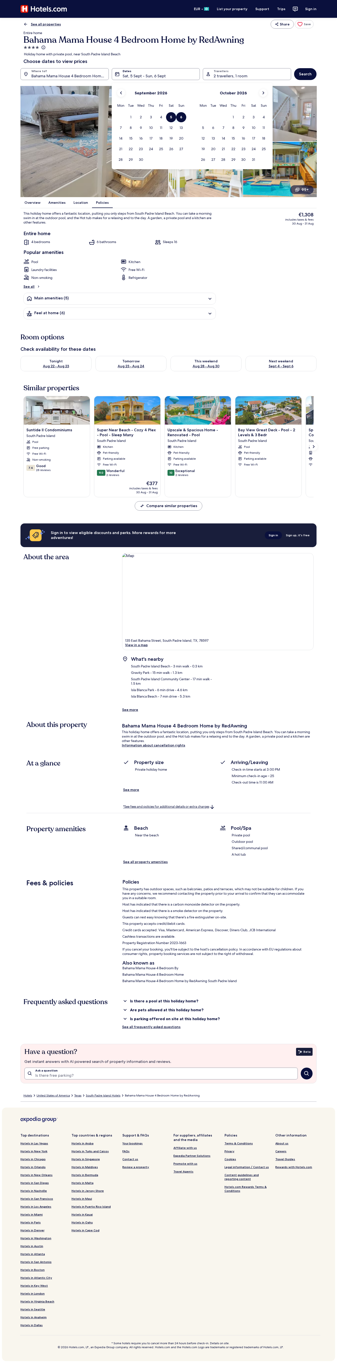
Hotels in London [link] (32, 1293)
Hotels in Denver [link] (32, 1230)
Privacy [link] (229, 1151)
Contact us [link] (130, 1159)
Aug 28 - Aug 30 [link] (206, 366)
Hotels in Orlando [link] (33, 1167)
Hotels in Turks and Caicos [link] (90, 1151)
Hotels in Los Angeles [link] (35, 1206)
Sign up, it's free (298, 535)
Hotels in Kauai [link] (82, 1214)
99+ (305, 189)
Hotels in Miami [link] (31, 1214)
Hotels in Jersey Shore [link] (88, 1191)
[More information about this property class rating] (43, 47)
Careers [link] (280, 1151)
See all (29, 286)
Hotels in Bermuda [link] (85, 1175)
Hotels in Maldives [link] (85, 1167)
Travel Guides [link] (285, 1159)
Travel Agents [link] (183, 1171)
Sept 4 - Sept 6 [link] (281, 366)
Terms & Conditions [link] (239, 1143)
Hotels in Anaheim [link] (33, 1317)
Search (305, 74)
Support (262, 9)
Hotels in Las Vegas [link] (34, 1143)
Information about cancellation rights (153, 745)
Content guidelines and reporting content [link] (242, 1177)
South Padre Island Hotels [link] (103, 1095)
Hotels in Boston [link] (32, 1270)
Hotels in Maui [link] (82, 1198)
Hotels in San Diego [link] (34, 1183)
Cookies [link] (230, 1159)
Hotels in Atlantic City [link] (36, 1278)
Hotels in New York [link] (33, 1151)
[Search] (307, 1073)
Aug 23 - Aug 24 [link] (131, 366)
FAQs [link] (126, 1151)
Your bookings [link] (132, 1143)
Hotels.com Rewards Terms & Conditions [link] (246, 1189)
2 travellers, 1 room (230, 76)
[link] (304, 24)
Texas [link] (77, 1095)
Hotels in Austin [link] (31, 1246)
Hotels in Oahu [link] (82, 1222)
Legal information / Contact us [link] (247, 1167)
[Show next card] (314, 447)
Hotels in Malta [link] (83, 1183)
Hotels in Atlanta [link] (32, 1254)
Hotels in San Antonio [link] (36, 1262)
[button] (131, 117)
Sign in (311, 9)
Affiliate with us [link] (185, 1148)
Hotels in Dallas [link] (31, 1325)
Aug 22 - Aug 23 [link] (56, 366)
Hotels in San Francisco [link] (36, 1198)
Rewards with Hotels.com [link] (293, 1167)
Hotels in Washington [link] (35, 1238)
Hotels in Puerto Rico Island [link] (91, 1206)
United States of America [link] (53, 1095)
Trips (281, 9)
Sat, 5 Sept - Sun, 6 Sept (144, 76)
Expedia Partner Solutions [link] (191, 1155)
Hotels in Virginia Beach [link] (37, 1301)
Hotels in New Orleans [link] (36, 1175)
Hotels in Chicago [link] (33, 1159)
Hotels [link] (27, 1095)
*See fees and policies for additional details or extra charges (166, 807)
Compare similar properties (171, 505)
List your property (232, 9)
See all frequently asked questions (151, 1027)
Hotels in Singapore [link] (86, 1159)
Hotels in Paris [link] (30, 1222)
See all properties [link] (46, 24)
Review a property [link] (135, 1167)
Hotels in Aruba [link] (83, 1143)
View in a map (136, 645)
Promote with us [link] (185, 1163)
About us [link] (281, 1143)
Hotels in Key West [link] (34, 1285)
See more (130, 709)
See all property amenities (145, 862)
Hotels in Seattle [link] (32, 1309)
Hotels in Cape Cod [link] (85, 1230)
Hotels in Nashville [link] (33, 1191)
